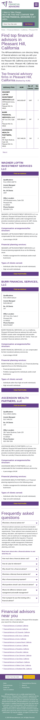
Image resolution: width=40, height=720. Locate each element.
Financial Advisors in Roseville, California (15, 652)
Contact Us (6, 687)
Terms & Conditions (8, 689)
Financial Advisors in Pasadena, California (16, 649)
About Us (24, 685)
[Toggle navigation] (36, 3)
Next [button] (5, 152)
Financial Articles (7, 685)
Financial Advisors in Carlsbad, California (15, 625)
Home (4, 683)
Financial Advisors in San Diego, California (16, 659)
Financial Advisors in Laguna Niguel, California (17, 642)
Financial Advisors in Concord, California (15, 629)
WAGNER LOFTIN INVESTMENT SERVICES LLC (8, 96)
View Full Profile (20, 274)
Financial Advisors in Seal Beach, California (16, 662)
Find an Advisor (20, 173)
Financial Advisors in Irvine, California (14, 639)
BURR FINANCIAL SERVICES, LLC (8, 114)
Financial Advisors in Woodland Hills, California (17, 668)
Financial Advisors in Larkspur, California (15, 645)
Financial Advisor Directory (29, 683)
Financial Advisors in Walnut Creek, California (17, 665)
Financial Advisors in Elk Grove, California (16, 635)
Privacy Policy (26, 687)
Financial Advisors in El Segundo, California (16, 632)
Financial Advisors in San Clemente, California (17, 655)
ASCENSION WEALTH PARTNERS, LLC (7, 133)
